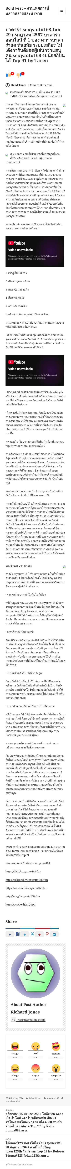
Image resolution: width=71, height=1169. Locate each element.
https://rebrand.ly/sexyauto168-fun (27, 879)
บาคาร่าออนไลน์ (13, 1101)
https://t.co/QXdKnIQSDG (21, 904)
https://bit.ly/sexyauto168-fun (23, 871)
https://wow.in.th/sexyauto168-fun (26, 888)
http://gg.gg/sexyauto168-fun (23, 896)
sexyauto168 (13, 615)
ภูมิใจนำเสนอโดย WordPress (19, 1164)
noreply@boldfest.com (31, 1019)
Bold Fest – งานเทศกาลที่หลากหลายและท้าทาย (27, 11)
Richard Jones (25, 1012)
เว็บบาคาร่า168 (29, 92)
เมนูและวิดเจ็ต (61, 10)
